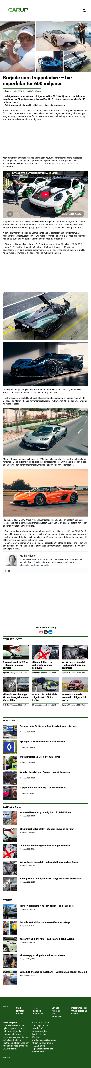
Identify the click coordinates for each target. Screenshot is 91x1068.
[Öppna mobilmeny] (4, 10)
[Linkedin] (50, 632)
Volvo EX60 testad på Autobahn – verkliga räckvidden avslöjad (53, 972)
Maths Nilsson (35, 91)
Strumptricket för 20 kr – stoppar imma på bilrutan (15, 665)
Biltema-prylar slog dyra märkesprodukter (43, 955)
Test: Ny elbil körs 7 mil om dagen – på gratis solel (47, 905)
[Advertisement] (45, 139)
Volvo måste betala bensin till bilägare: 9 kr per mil (74, 697)
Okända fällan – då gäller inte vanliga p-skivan (42, 665)
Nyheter (6, 91)
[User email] (9, 571)
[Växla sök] (84, 10)
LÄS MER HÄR (9, 1049)
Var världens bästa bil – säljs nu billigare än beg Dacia (73, 665)
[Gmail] (41, 632)
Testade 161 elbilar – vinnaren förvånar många (45, 922)
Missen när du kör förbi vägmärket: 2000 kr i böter (44, 697)
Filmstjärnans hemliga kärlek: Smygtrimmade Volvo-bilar (15, 697)
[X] (46, 632)
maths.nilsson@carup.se (44, 1040)
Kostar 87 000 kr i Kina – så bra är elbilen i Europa (47, 938)
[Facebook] (5, 571)
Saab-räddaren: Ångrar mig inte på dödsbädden (45, 812)
